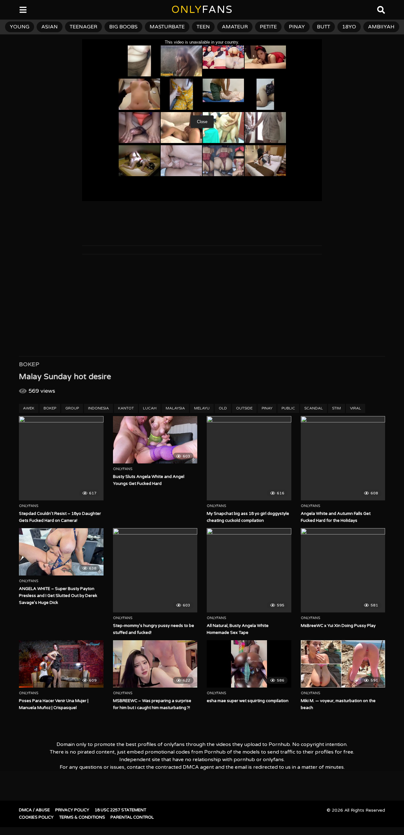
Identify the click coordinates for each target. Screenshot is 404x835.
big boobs (123, 27)
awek (28, 408)
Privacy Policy (72, 810)
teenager (83, 27)
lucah (150, 408)
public (288, 408)
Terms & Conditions (82, 817)
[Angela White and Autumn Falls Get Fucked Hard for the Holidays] (343, 458)
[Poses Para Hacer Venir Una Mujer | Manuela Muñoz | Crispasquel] (61, 664)
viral (355, 408)
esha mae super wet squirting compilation (247, 700)
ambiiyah (381, 27)
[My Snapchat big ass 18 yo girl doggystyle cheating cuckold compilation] (249, 458)
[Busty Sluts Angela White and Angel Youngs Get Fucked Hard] (155, 439)
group (72, 408)
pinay (297, 27)
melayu (202, 408)
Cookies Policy (36, 817)
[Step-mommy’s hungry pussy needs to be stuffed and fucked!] (155, 570)
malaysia (175, 408)
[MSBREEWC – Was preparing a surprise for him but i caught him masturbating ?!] (155, 664)
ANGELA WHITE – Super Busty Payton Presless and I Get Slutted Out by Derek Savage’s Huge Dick (58, 595)
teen (203, 27)
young (19, 27)
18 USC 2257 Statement (120, 810)
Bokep (29, 364)
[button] (10, 9)
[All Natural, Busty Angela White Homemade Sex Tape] (249, 570)
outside (244, 408)
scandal (313, 408)
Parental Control (132, 817)
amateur (235, 27)
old (223, 408)
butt (323, 27)
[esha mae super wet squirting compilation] (249, 664)
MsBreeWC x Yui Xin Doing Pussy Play (338, 625)
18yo (349, 27)
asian (49, 27)
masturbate (167, 27)
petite (268, 27)
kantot (126, 408)
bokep (50, 408)
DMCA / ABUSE (34, 810)
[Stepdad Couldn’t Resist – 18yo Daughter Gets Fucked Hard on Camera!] (61, 458)
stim (336, 408)
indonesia (98, 408)
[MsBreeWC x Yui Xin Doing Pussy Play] (343, 570)
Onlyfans (29, 506)
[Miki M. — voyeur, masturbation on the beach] (343, 664)
